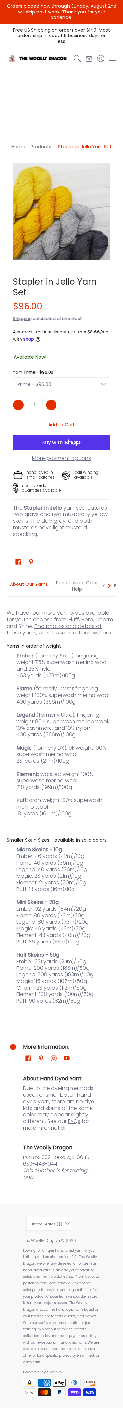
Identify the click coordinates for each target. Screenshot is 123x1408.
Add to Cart (61, 424)
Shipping (22, 318)
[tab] (29, 586)
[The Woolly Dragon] (39, 58)
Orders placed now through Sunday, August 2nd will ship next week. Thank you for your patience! (61, 12)
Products (41, 146)
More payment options (61, 458)
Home (18, 146)
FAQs (74, 1121)
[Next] (108, 585)
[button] (89, 58)
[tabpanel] (61, 803)
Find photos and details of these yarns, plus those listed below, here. (59, 629)
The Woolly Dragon (41, 1240)
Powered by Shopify (42, 1372)
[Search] (77, 58)
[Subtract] (18, 405)
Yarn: (33, 372)
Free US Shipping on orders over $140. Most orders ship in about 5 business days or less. (61, 36)
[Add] (51, 405)
